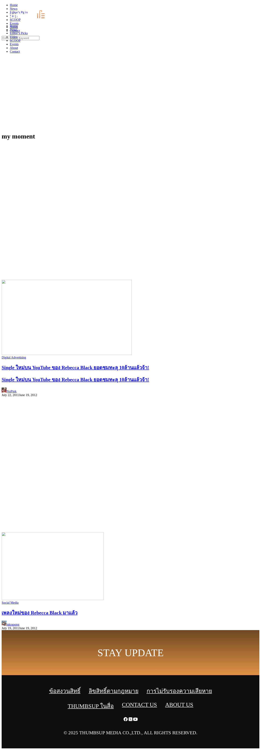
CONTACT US (139, 704)
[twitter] (253, 6)
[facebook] (248, 6)
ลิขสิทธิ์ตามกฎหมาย (113, 691)
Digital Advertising (14, 357)
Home (14, 26)
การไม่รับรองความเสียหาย (179, 691)
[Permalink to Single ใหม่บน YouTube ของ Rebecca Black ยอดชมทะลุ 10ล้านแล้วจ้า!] (67, 354)
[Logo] (30, 19)
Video (14, 37)
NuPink (12, 391)
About (14, 48)
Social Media (10, 602)
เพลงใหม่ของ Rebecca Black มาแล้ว (39, 612)
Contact (15, 51)
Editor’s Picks (19, 33)
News (13, 29)
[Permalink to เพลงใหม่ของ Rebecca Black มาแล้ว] (53, 599)
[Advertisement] (130, 97)
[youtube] (258, 6)
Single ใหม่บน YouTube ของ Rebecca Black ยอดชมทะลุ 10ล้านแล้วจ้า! (75, 379)
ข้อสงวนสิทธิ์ (65, 691)
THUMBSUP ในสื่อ (91, 706)
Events (14, 44)
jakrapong (13, 624)
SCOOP (15, 40)
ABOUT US (179, 704)
